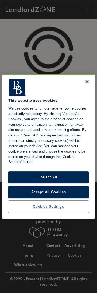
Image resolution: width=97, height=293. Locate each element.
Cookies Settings (48, 206)
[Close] (87, 81)
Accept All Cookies (48, 192)
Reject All (48, 177)
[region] (48, 146)
